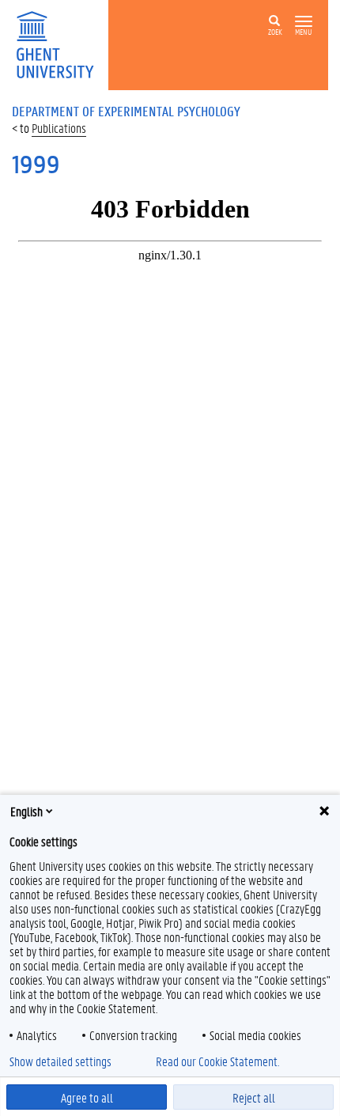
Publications (59, 127)
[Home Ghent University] (60, 43)
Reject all (253, 1097)
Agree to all (87, 1097)
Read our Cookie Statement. (217, 1061)
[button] (303, 21)
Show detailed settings (60, 1061)
